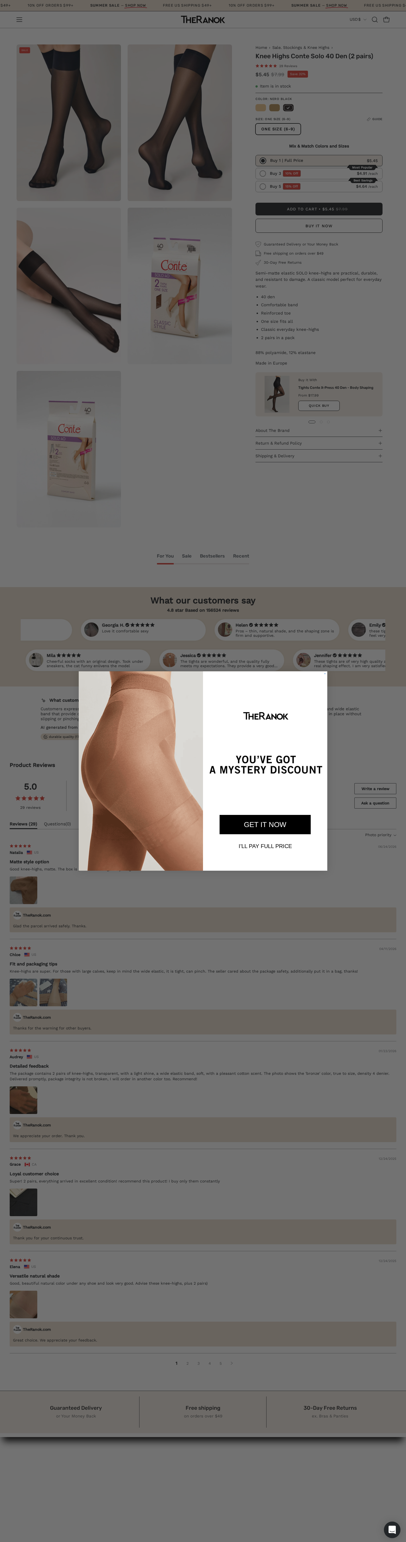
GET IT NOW (265, 824)
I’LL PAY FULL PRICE (265, 846)
